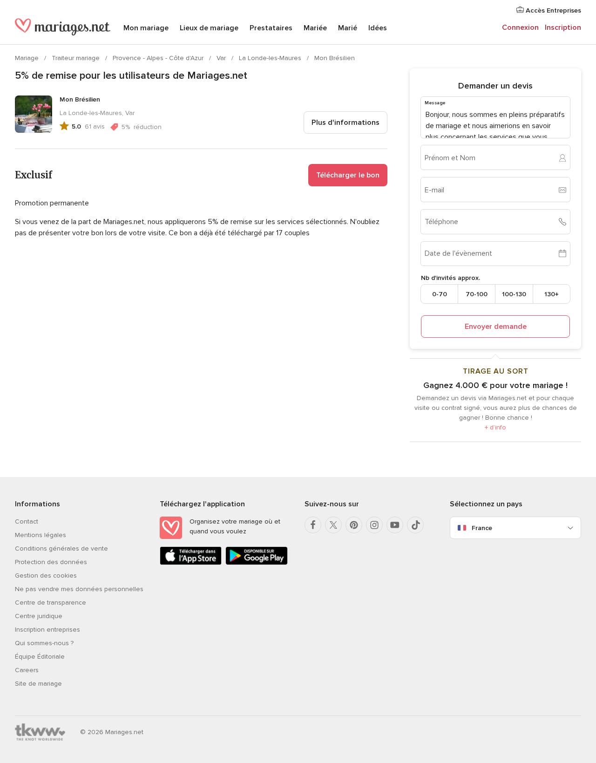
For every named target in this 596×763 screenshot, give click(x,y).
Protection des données (51, 562)
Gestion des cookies (46, 575)
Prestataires (271, 28)
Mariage (28, 58)
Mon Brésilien (334, 58)
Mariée (315, 28)
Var (222, 58)
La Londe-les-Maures (271, 58)
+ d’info (495, 427)
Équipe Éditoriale (40, 657)
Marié (347, 28)
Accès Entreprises (552, 10)
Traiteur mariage (77, 58)
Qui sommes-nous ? (44, 643)
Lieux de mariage (209, 28)
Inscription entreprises (47, 630)
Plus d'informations (345, 122)
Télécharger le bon (347, 175)
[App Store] (191, 563)
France (482, 528)
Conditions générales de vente (61, 548)
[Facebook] (313, 525)
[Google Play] (256, 563)
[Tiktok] (415, 525)
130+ (551, 294)
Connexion (520, 27)
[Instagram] (374, 525)
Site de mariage (38, 684)
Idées (377, 28)
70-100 (477, 294)
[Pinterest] (353, 525)
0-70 (439, 294)
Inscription (563, 27)
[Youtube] (394, 525)
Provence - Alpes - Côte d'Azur (159, 58)
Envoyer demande (496, 326)
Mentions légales (40, 535)
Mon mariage (146, 28)
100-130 (514, 294)
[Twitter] (333, 525)
